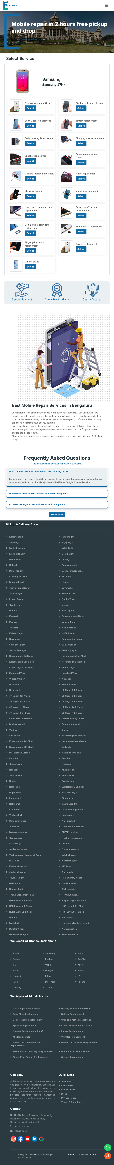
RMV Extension (69, 832)
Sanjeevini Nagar (18, 849)
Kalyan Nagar (16, 633)
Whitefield (67, 548)
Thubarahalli (15, 815)
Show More (57, 514)
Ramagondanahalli (71, 724)
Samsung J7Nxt (33, 39)
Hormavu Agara (70, 894)
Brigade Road (16, 582)
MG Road (66, 576)
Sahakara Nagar (17, 821)
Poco (80, 964)
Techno (81, 981)
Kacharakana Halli (18, 866)
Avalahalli (14, 826)
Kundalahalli (67, 775)
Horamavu (14, 639)
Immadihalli (15, 798)
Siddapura (67, 798)
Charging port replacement (76, 1019)
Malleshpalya (68, 650)
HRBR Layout (68, 633)
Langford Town (69, 673)
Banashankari (16, 571)
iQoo (15, 981)
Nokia (80, 953)
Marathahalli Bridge (19, 752)
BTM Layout (67, 553)
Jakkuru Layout (17, 872)
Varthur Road (16, 775)
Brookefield (68, 781)
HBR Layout (67, 610)
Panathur (14, 758)
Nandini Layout (69, 860)
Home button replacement (75, 1051)
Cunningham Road (18, 576)
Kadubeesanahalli (71, 752)
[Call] (107, 1155)
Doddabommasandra (72, 826)
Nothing (17, 987)
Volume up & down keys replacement (33, 1051)
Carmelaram (15, 764)
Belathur (66, 758)
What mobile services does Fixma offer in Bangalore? (38, 471)
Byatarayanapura (18, 832)
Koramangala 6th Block (73, 735)
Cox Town (14, 605)
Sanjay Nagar (68, 644)
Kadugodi (66, 764)
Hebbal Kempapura (71, 838)
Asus (15, 970)
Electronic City (17, 553)
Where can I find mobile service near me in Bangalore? (39, 493)
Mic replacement (22, 1037)
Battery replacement (72, 1014)
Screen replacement (72, 1057)
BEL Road (14, 860)
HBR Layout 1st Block (72, 911)
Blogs (64, 1094)
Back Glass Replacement (26, 1014)
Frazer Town (16, 599)
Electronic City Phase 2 (73, 718)
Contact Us (67, 1085)
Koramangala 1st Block (21, 656)
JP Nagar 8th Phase (19, 696)
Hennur (13, 610)
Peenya (13, 622)
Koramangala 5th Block (21, 667)
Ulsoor (65, 582)
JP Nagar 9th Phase (72, 696)
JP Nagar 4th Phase (72, 713)
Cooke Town (68, 599)
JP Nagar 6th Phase (72, 701)
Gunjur (65, 730)
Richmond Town (17, 673)
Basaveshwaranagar (72, 571)
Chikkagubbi (68, 889)
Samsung (22, 39)
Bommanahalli (68, 684)
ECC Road (14, 809)
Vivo (15, 964)
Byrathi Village (17, 929)
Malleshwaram (17, 548)
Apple (16, 953)
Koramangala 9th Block (21, 747)
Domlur (65, 605)
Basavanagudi (69, 565)
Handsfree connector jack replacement (26, 1044)
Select (30, 108)
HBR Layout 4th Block (20, 906)
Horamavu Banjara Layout (75, 923)
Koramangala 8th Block (73, 741)
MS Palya (66, 866)
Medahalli (14, 923)
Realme (49, 959)
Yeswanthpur (68, 622)
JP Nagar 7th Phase (72, 690)
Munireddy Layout (19, 934)
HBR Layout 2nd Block (20, 911)
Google (49, 970)
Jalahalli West (68, 855)
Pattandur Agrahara (72, 809)
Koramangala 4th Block (73, 661)
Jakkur (65, 843)
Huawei (17, 976)
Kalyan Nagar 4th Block (73, 900)
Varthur (13, 730)
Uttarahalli (14, 690)
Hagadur (13, 769)
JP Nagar (66, 559)
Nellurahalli (15, 804)
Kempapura (67, 815)
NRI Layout (15, 883)
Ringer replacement (72, 1031)
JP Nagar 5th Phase (19, 701)
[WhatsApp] (107, 1147)
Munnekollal (68, 769)
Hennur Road (16, 889)
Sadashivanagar (17, 650)
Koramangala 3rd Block (21, 661)
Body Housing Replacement (27, 1019)
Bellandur (66, 747)
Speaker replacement (25, 1025)
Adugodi (66, 678)
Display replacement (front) (76, 1008)
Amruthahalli (68, 821)
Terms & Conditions (71, 1102)
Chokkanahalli (68, 883)
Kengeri (13, 616)
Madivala (14, 684)
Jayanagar (14, 542)
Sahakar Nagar (17, 644)
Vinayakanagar (69, 792)
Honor (80, 970)
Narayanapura (69, 929)
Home (14, 39)
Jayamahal (67, 588)
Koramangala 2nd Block (74, 656)
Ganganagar (15, 838)
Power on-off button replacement (79, 1042)
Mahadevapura (69, 934)
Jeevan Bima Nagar (19, 588)
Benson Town (68, 593)
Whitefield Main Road (73, 786)
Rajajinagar (67, 542)
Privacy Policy (68, 1098)
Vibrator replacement (73, 1037)
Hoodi (12, 781)
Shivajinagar (15, 593)
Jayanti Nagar (16, 877)
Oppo (48, 964)
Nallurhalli (14, 786)
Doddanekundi (17, 724)
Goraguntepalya (70, 849)
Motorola (50, 981)
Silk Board (14, 735)
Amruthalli (67, 872)
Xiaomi (48, 987)
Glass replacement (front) (27, 1008)
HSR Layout (15, 559)
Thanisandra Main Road (21, 894)
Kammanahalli (68, 627)
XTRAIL (93, 1154)
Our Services (68, 1089)
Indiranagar (67, 536)
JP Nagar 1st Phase (19, 707)
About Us (66, 1081)
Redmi (16, 959)
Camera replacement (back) (28, 1031)
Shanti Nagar (68, 667)
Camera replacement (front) (76, 1025)
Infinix (48, 976)
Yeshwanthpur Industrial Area (25, 855)
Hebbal (13, 565)
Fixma (37, 1154)
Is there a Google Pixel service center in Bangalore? (37, 504)
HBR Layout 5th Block (20, 900)
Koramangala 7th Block (21, 741)
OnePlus (81, 959)
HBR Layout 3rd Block (73, 906)
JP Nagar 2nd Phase (72, 707)
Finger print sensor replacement (30, 1057)
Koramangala (16, 536)
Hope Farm (15, 792)
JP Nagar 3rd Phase (19, 713)
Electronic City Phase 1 (21, 718)
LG (78, 976)
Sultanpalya (15, 843)
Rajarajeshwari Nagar (73, 616)
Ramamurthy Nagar (71, 639)
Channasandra (69, 804)
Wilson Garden (17, 678)
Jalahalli (13, 627)
